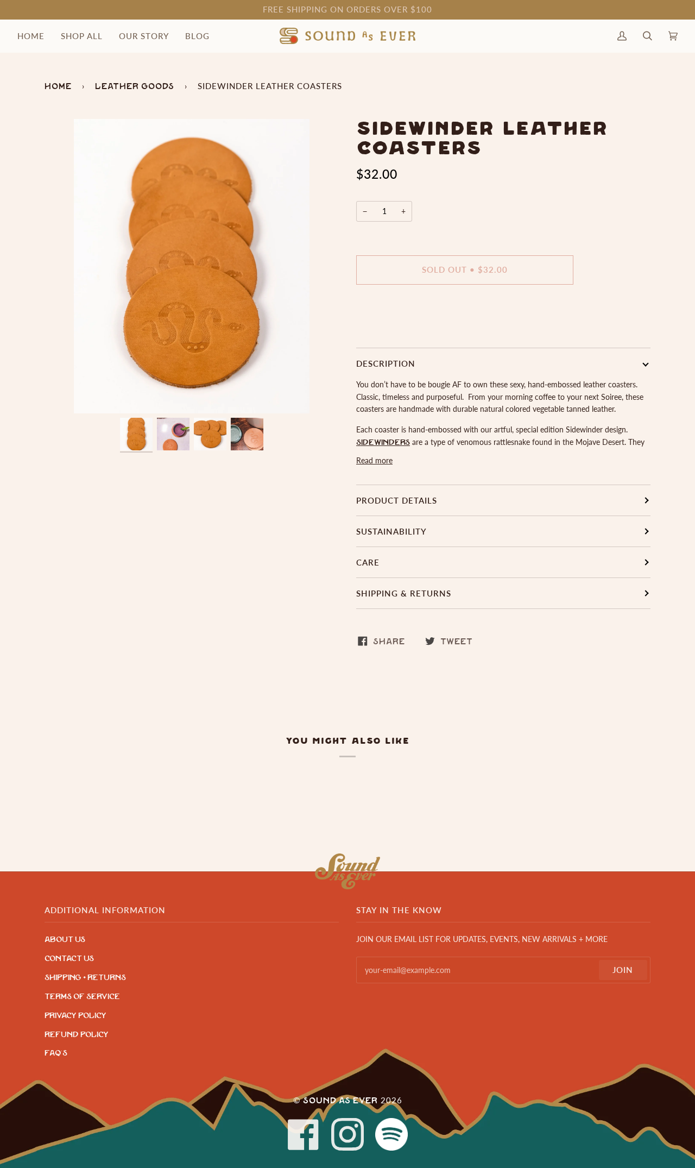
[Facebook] (303, 1135)
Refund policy (77, 1034)
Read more (374, 460)
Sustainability (391, 531)
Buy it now (465, 315)
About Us (65, 939)
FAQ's (56, 1053)
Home (58, 86)
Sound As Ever (340, 1101)
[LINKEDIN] (391, 1135)
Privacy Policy (75, 1015)
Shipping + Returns (85, 977)
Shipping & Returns (403, 593)
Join (622, 970)
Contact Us (69, 958)
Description (385, 363)
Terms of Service (82, 996)
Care (368, 562)
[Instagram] (347, 1135)
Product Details (396, 500)
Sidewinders (383, 442)
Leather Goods (134, 86)
